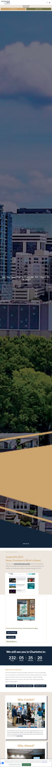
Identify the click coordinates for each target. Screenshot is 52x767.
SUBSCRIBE (10, 637)
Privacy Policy (44, 762)
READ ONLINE (11, 632)
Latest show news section (22, 564)
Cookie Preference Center (14, 764)
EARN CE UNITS (40, 686)
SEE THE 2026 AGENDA (25, 686)
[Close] (50, 761)
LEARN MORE (11, 686)
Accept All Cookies (26, 764)
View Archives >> (11, 641)
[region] (26, 763)
